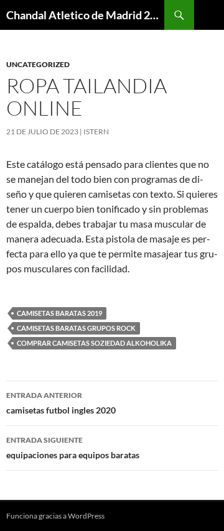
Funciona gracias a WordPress (55, 515)
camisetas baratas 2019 (59, 313)
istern (96, 131)
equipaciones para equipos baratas (72, 447)
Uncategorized (38, 64)
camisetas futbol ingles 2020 (61, 402)
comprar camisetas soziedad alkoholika (94, 343)
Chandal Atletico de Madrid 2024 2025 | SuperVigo (85, 15)
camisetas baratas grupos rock (76, 328)
